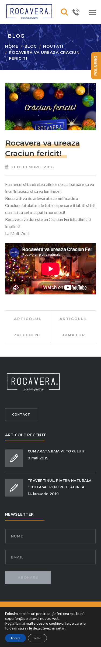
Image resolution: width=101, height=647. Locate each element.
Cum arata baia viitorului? (56, 451)
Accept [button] (15, 638)
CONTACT (21, 414)
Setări (37, 638)
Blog (31, 46)
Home (11, 46)
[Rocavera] (32, 11)
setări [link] (60, 628)
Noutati (53, 46)
